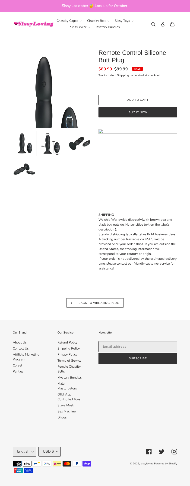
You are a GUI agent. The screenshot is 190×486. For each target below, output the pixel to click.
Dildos (62, 417)
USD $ (48, 451)
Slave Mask (65, 405)
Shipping (123, 75)
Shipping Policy (68, 348)
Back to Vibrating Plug (98, 303)
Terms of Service (69, 360)
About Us (20, 342)
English (23, 451)
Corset (17, 365)
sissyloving (147, 463)
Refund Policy (67, 342)
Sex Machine (66, 411)
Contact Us (21, 348)
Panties (18, 371)
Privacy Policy (67, 354)
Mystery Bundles (69, 377)
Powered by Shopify (165, 463)
